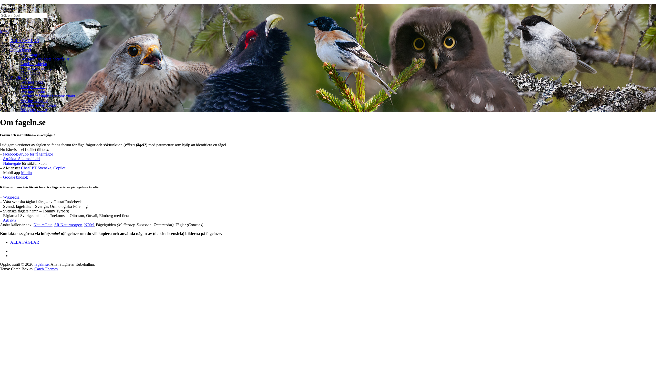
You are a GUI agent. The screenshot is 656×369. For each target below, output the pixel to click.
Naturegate (12, 163)
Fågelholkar (30, 73)
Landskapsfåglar (33, 63)
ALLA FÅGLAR (24, 40)
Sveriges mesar (32, 87)
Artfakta (9, 220)
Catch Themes (46, 269)
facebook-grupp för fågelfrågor (28, 154)
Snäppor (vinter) (33, 110)
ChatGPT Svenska (36, 168)
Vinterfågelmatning (36, 68)
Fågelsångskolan (33, 54)
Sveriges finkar (32, 82)
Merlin (26, 172)
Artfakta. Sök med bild (21, 159)
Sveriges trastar (32, 91)
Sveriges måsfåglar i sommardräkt (47, 96)
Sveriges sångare (34, 100)
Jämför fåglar (21, 77)
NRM (89, 225)
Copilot (59, 168)
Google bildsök (15, 177)
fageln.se (7, 6)
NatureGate (43, 225)
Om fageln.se (21, 45)
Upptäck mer (20, 50)
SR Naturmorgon (68, 225)
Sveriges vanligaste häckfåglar (44, 59)
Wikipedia (11, 197)
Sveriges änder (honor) (38, 105)
